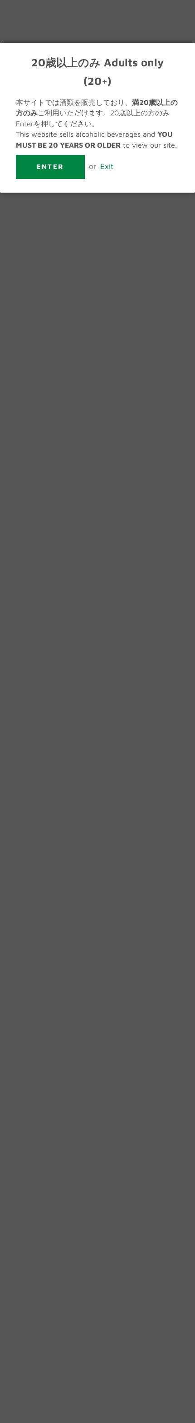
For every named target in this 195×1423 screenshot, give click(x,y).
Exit (106, 166)
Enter (50, 166)
